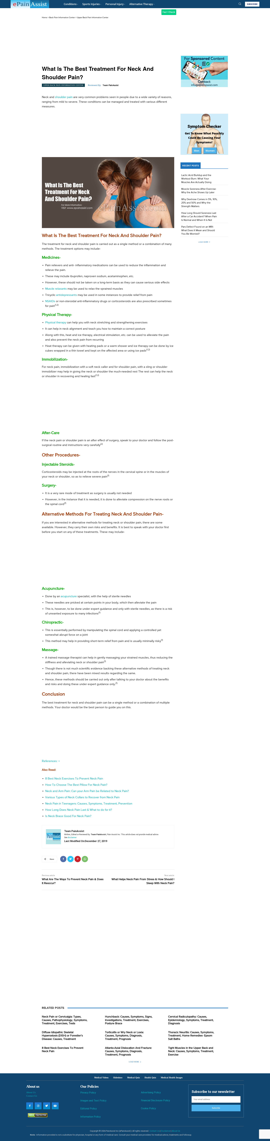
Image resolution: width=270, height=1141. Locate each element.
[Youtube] (55, 1105)
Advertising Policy (151, 1092)
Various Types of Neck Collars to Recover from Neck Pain (82, 797)
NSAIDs (50, 301)
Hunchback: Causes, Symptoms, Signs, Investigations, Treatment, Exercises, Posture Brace (128, 1020)
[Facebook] (63, 859)
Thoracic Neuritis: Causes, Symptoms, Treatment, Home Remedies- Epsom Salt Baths (191, 1035)
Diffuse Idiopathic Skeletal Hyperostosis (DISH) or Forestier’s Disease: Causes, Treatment (62, 1035)
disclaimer (72, 837)
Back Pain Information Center (62, 18)
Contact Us (31, 1096)
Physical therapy (55, 322)
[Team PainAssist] (53, 836)
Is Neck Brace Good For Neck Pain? (68, 816)
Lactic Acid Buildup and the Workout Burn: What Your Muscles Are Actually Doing (196, 179)
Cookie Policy (148, 1108)
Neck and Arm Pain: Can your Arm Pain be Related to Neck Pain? (87, 791)
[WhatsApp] (85, 859)
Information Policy (90, 1116)
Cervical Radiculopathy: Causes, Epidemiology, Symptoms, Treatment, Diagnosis (191, 1020)
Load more (203, 242)
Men (196, 150)
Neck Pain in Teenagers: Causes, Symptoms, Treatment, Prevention (88, 803)
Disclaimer (165, 1131)
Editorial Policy (88, 1108)
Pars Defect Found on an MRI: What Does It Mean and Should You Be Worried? (198, 230)
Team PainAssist (110, 85)
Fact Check (168, 12)
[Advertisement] (108, 42)
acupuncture (69, 596)
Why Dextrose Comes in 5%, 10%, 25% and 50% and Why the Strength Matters (199, 203)
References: (50, 761)
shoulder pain (63, 97)
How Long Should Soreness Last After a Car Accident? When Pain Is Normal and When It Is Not (199, 216)
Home (44, 18)
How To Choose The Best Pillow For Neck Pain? (76, 784)
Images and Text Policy (93, 1100)
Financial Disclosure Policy (155, 1100)
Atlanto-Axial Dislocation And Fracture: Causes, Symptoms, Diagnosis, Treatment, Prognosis (128, 1051)
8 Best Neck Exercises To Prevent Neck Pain (74, 778)
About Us (31, 1092)
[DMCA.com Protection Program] (36, 1116)
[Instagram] (38, 1105)
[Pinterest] (78, 859)
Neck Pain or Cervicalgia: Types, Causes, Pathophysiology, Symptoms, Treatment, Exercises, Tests (64, 1020)
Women (210, 150)
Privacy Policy (88, 1092)
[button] (239, 3)
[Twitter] (70, 859)
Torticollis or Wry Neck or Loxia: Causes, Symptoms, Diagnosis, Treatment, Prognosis (124, 1035)
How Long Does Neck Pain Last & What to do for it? (78, 809)
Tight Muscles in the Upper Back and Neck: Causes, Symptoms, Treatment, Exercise (191, 1051)
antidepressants (66, 295)
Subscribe (216, 1108)
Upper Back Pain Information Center (92, 18)
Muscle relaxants (56, 288)
